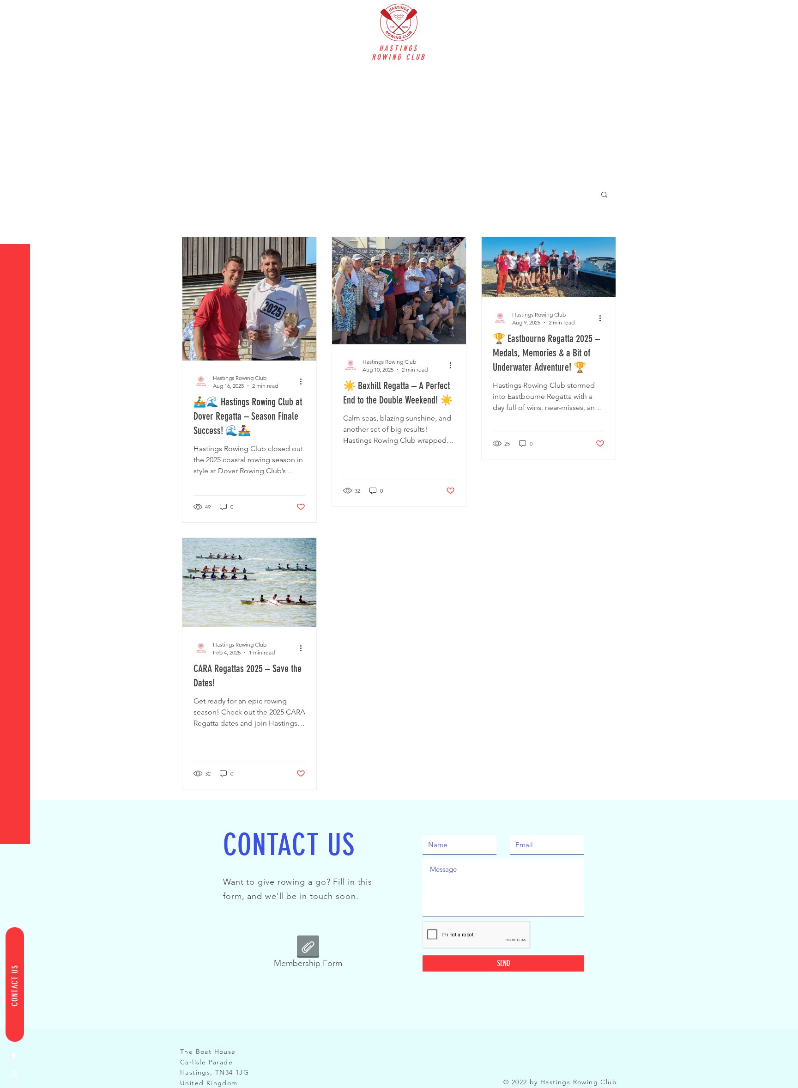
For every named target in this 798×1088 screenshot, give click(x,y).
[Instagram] (13, 1074)
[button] (16, 13)
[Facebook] (13, 1055)
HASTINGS (398, 48)
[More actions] (303, 381)
